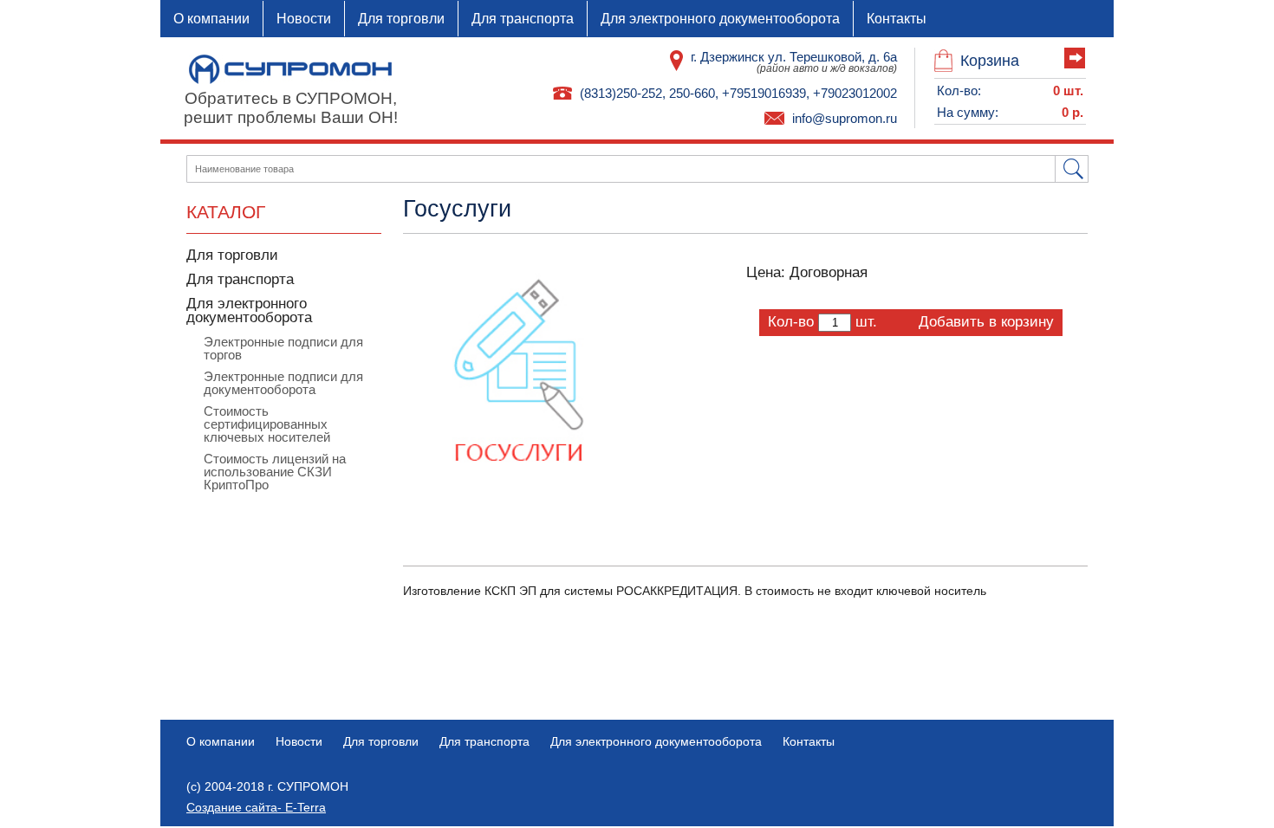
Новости (303, 18)
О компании (211, 18)
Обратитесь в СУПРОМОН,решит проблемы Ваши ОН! (291, 107)
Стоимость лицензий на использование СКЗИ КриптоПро (275, 471)
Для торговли (401, 18)
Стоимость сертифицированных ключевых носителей (267, 424)
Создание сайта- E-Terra (256, 807)
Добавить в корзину (986, 322)
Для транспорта (522, 18)
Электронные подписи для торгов (283, 348)
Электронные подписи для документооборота (283, 383)
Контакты (896, 18)
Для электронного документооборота (720, 18)
